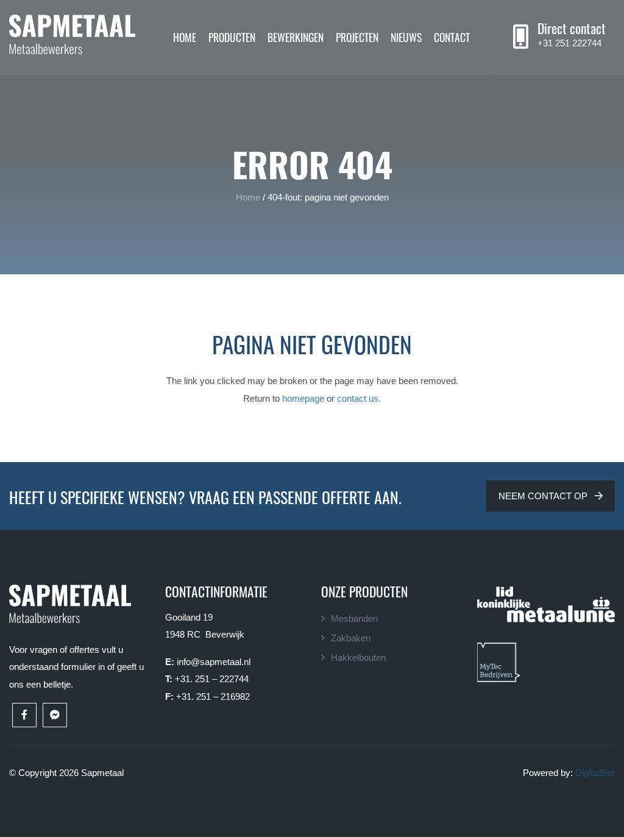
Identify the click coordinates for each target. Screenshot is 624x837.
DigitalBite (595, 773)
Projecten (357, 36)
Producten (231, 36)
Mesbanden (354, 618)
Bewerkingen (296, 36)
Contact (452, 36)
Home (184, 36)
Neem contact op (544, 496)
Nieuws (406, 36)
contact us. (359, 398)
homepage (303, 398)
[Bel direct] (520, 37)
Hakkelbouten (358, 657)
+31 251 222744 (569, 43)
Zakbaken (350, 638)
